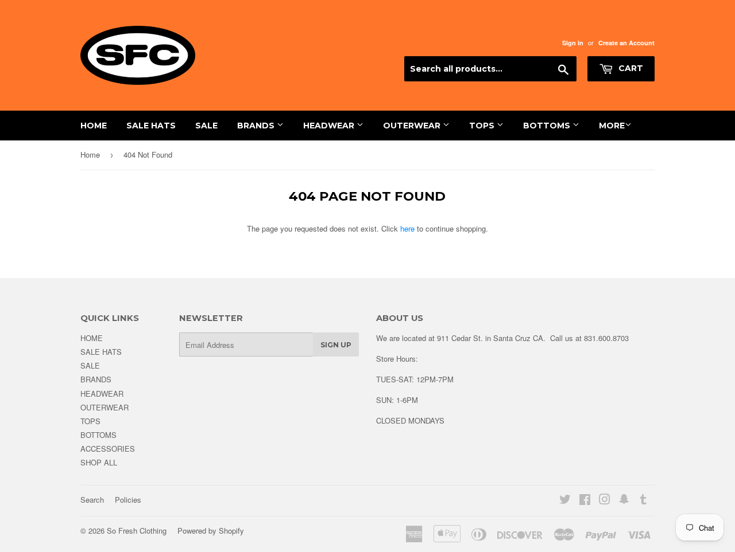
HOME (93, 125)
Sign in (572, 42)
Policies (128, 499)
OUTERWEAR (413, 125)
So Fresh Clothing (137, 530)
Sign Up (335, 344)
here (407, 228)
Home (90, 154)
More (612, 125)
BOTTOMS (547, 125)
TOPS (483, 125)
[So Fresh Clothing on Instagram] (604, 500)
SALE (206, 125)
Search (92, 499)
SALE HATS (151, 125)
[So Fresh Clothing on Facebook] (585, 500)
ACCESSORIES (107, 448)
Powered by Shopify (210, 530)
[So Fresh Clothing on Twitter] (565, 500)
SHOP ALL (98, 462)
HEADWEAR (330, 125)
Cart (629, 68)
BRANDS (257, 125)
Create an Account (626, 42)
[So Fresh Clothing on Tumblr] (643, 500)
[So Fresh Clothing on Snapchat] (624, 500)
